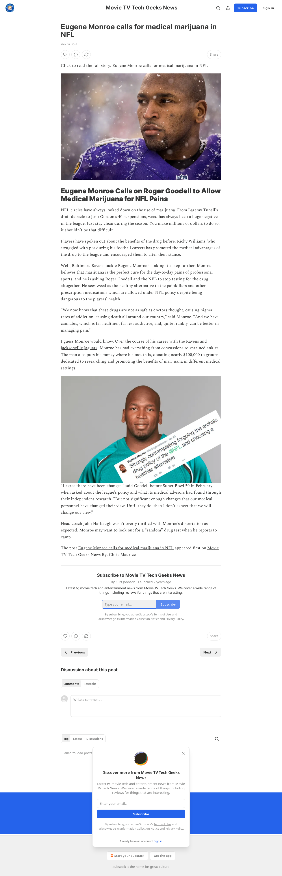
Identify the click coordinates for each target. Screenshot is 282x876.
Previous (77, 652)
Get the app (163, 856)
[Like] (65, 54)
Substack (119, 867)
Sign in (268, 8)
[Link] (54, 194)
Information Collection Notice (139, 828)
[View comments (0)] (75, 54)
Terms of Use (162, 824)
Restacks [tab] (89, 684)
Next (207, 652)
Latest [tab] (77, 739)
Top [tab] (66, 739)
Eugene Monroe (87, 191)
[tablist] (80, 683)
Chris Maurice (122, 554)
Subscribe (245, 8)
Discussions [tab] (94, 739)
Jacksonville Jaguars (79, 348)
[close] (183, 753)
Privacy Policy (174, 828)
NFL (141, 199)
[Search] (218, 8)
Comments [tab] (71, 684)
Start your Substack (129, 856)
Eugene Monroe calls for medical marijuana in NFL (160, 65)
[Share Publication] (227, 8)
